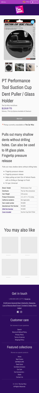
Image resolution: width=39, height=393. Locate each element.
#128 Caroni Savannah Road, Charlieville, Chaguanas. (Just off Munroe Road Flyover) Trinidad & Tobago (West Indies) (19, 305)
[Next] (37, 66)
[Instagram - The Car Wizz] (21, 312)
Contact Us (19, 377)
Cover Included (6, 212)
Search (19, 330)
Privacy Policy (19, 335)
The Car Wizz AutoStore (9, 105)
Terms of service (20, 337)
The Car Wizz (22, 384)
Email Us (27, 299)
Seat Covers (19, 359)
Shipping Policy (19, 340)
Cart (35, 2)
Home (19, 357)
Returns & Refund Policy (19, 332)
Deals (19, 375)
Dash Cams (19, 364)
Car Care (19, 369)
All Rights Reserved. (19, 387)
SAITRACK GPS (19, 362)
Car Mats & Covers (19, 367)
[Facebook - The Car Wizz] (18, 312)
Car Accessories (19, 372)
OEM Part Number (7, 209)
